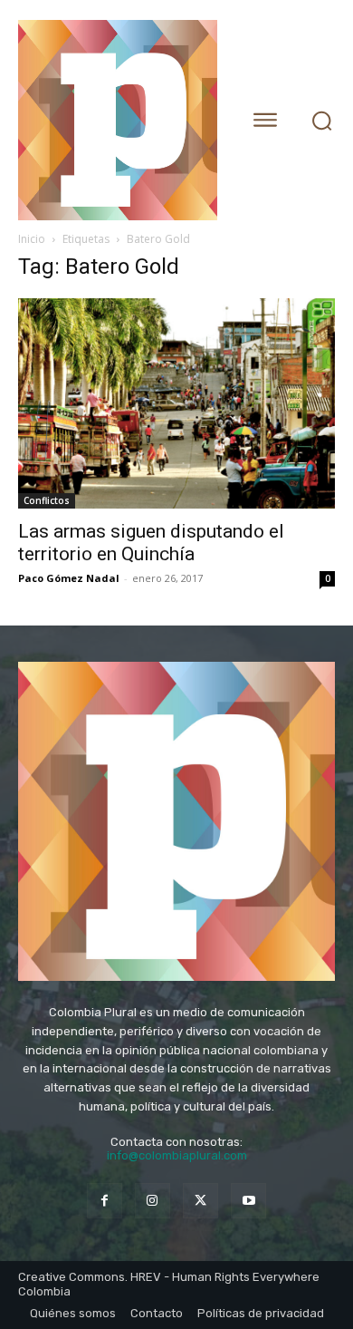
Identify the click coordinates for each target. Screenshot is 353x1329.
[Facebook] (104, 1200)
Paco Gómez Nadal (68, 578)
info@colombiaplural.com (177, 1155)
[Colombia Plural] (119, 120)
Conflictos (47, 500)
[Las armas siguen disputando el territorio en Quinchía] (176, 403)
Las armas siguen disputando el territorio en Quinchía (151, 542)
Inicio (31, 239)
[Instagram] (152, 1200)
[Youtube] (248, 1200)
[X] (200, 1200)
